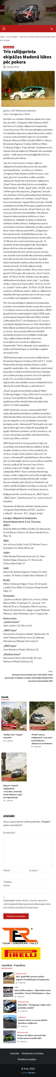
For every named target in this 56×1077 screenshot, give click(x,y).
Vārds (7, 870)
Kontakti (14, 1053)
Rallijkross (22, 1017)
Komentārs (9, 832)
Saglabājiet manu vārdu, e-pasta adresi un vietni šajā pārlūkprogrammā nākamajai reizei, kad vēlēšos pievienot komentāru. (27, 904)
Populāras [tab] (19, 965)
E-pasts (34, 870)
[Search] (51, 28)
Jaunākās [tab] (6, 965)
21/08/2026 (9, 741)
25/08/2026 (22, 983)
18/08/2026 (37, 747)
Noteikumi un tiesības (33, 1053)
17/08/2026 (9, 801)
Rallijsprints (8, 47)
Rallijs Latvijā (8, 725)
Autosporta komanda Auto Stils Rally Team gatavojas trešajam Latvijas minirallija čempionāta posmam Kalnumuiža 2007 (29, 676)
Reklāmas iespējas (27, 1059)
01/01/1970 (13, 67)
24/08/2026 (24, 1026)
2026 (33, 728)
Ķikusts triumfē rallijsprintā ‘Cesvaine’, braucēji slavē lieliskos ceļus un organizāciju (12, 791)
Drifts (16, 987)
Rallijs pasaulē (21, 973)
